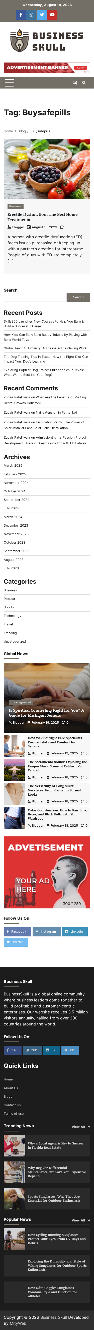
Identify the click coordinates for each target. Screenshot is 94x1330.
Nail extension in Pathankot (56, 412)
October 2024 (14, 491)
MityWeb (18, 1323)
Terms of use (14, 1113)
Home (8, 1079)
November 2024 (16, 483)
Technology (12, 616)
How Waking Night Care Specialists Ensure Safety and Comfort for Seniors (55, 742)
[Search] (84, 83)
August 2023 (14, 560)
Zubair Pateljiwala (17, 397)
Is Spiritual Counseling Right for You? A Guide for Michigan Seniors (46, 712)
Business (15, 206)
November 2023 (16, 534)
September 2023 (16, 551)
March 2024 (13, 517)
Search (11, 290)
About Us (11, 1088)
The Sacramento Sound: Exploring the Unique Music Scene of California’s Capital (57, 766)
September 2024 (16, 500)
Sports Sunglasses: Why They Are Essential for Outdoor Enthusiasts (54, 1198)
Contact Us (12, 1105)
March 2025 (13, 465)
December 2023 (16, 525)
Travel (8, 624)
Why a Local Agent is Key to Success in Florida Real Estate (56, 1145)
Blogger (18, 227)
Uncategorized (15, 641)
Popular (9, 599)
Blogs (8, 1096)
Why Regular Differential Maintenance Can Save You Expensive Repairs (57, 1172)
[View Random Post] (75, 83)
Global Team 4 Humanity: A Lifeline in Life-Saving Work (45, 348)
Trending (10, 633)
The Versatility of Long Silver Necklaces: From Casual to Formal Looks (54, 790)
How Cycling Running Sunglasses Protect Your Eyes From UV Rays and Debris (57, 1239)
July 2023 (11, 568)
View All (78, 1127)
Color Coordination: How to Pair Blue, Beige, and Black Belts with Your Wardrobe (57, 814)
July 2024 (11, 508)
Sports (9, 607)
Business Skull (53, 1317)
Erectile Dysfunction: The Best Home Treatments (43, 217)
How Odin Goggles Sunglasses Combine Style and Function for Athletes (52, 1292)
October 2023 (14, 542)
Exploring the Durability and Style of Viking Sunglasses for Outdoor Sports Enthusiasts (57, 1265)
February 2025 (15, 474)
